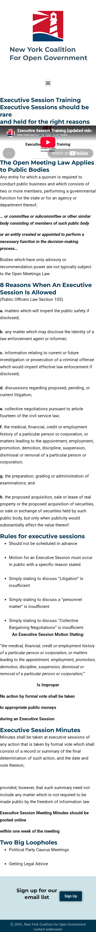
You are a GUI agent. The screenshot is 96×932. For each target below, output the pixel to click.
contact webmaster (48, 929)
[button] (48, 83)
